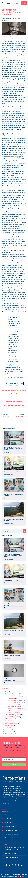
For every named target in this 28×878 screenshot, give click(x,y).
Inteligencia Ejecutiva (11, 717)
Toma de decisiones (14, 712)
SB (23, 876)
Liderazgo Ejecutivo (11, 723)
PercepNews (9, 727)
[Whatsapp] (12, 865)
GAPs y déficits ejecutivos (13, 715)
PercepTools (9, 731)
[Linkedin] (18, 865)
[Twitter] (9, 865)
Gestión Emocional (14, 704)
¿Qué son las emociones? (11, 472)
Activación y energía (14, 696)
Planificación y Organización (17, 708)
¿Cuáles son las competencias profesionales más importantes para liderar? (13, 448)
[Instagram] (15, 865)
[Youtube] (21, 865)
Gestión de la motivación (15, 700)
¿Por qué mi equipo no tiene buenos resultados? (13, 494)
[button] (17, 3)
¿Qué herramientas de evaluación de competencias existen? (14, 679)
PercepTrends (9, 733)
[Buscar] (24, 531)
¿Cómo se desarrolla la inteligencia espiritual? (13, 520)
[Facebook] (6, 865)
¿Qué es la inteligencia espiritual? (13, 655)
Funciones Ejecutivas (11, 694)
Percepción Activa (13, 706)
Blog (6, 692)
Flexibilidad (11, 698)
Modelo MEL (9, 725)
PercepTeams (9, 729)
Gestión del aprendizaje (15, 702)
